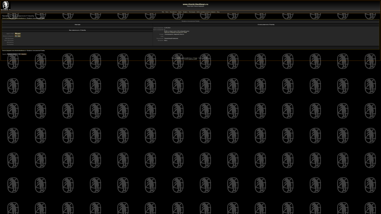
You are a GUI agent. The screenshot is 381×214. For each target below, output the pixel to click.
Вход (218, 11)
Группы (179, 11)
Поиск (166, 11)
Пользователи (173, 11)
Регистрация (192, 11)
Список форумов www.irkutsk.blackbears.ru (14, 18)
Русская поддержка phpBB (190, 59)
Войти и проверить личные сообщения (206, 11)
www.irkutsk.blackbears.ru (195, 4)
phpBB (178, 58)
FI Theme (195, 58)
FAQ (163, 11)
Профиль (185, 11)
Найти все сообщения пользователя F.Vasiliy (175, 32)
